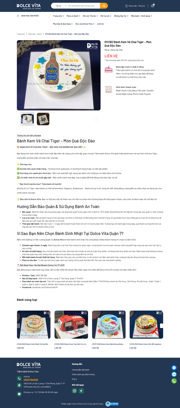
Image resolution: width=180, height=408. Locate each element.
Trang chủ (57, 16)
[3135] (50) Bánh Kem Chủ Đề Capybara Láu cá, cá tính (146, 344)
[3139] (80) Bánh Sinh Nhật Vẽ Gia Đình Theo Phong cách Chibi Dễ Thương (33, 344)
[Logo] (29, 6)
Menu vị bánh (73, 16)
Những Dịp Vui (120, 16)
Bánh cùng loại (27, 300)
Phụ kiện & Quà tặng (62, 24)
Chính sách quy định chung (83, 374)
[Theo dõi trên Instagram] (75, 390)
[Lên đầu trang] (175, 403)
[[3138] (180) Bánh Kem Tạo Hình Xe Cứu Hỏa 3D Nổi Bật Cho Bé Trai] (71, 324)
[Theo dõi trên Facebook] (81, 390)
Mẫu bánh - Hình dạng (140, 16)
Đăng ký (141, 6)
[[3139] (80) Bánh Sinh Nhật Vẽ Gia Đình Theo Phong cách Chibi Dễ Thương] (33, 324)
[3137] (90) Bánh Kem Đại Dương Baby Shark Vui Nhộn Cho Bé (109, 344)
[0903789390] (174, 381)
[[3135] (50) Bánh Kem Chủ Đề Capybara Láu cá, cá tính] (146, 324)
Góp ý (74, 379)
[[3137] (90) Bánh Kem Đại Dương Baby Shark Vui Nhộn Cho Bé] (109, 324)
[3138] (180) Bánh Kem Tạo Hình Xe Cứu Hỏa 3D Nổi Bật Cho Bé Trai (71, 344)
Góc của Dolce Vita (84, 24)
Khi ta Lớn (105, 16)
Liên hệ (100, 24)
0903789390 (31, 379)
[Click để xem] (59, 75)
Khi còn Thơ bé (89, 16)
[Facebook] (174, 367)
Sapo (101, 404)
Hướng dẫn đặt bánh (80, 369)
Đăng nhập (132, 6)
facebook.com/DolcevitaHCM (44, 287)
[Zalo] (174, 374)
